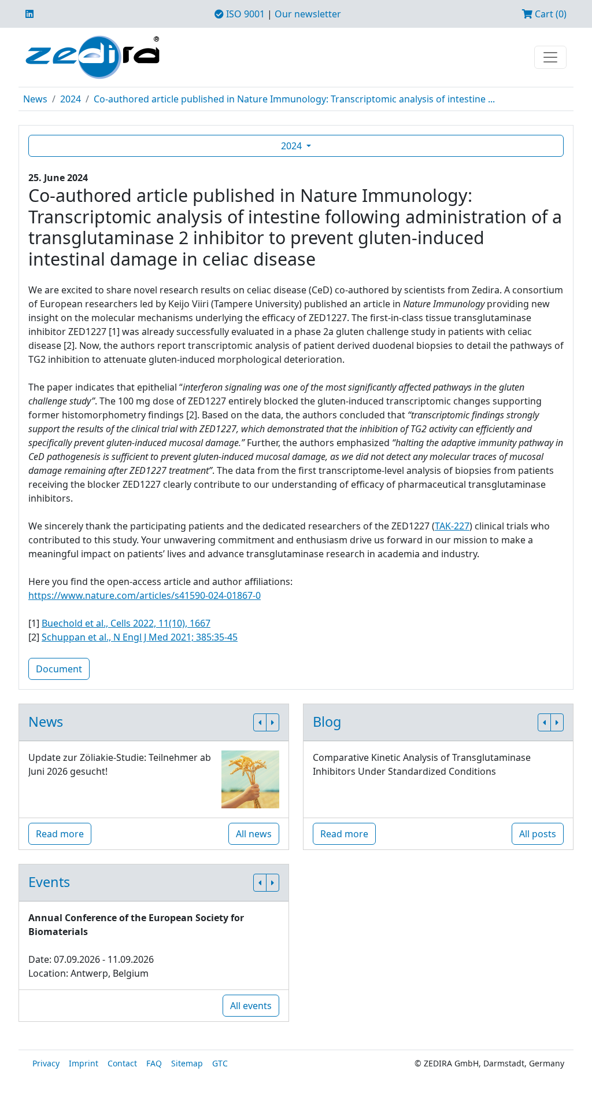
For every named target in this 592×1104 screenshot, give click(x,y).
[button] (260, 722)
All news (254, 833)
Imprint (83, 1063)
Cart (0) (549, 14)
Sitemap (187, 1063)
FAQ (154, 1063)
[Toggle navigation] (550, 57)
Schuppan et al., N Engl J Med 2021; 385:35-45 (140, 637)
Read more (60, 833)
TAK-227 (452, 526)
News (35, 99)
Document (59, 669)
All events (251, 1005)
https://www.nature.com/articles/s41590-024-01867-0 (144, 595)
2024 (70, 99)
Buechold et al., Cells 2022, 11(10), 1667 (126, 623)
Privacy (46, 1063)
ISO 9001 (244, 14)
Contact (122, 1063)
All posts (537, 833)
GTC (220, 1063)
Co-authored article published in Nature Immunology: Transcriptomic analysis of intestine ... (294, 99)
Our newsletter (308, 14)
